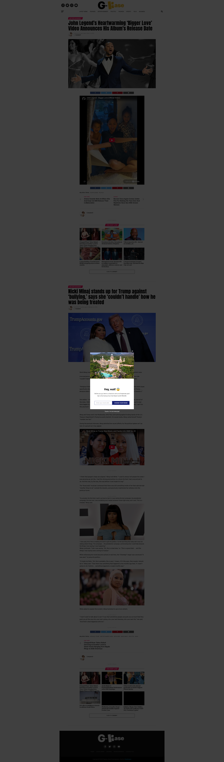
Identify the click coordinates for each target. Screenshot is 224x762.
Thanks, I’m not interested (112, 411)
